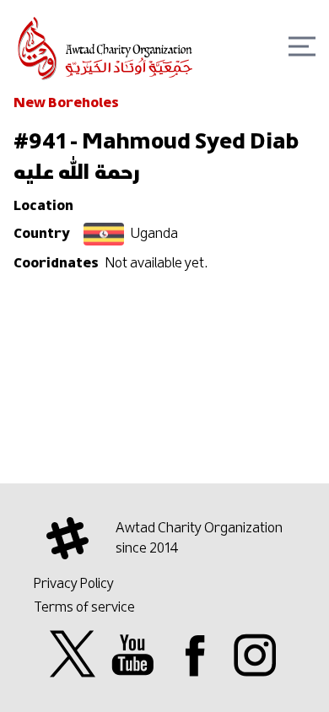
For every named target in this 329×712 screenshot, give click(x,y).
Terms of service (84, 606)
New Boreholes (66, 103)
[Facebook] (194, 654)
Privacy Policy (74, 583)
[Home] (106, 43)
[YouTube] (133, 654)
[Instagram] (255, 654)
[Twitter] (72, 654)
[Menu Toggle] (302, 46)
